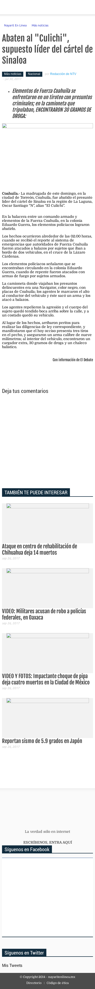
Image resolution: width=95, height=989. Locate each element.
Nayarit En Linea (15, 25)
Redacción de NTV (63, 74)
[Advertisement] (47, 442)
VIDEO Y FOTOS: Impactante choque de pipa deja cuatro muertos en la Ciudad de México (46, 679)
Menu (6, 7)
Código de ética (58, 983)
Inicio (73, 7)
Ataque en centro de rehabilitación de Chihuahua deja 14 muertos (39, 549)
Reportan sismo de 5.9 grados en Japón (42, 741)
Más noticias (40, 25)
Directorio (34, 983)
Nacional (34, 74)
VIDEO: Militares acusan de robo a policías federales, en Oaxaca (44, 614)
